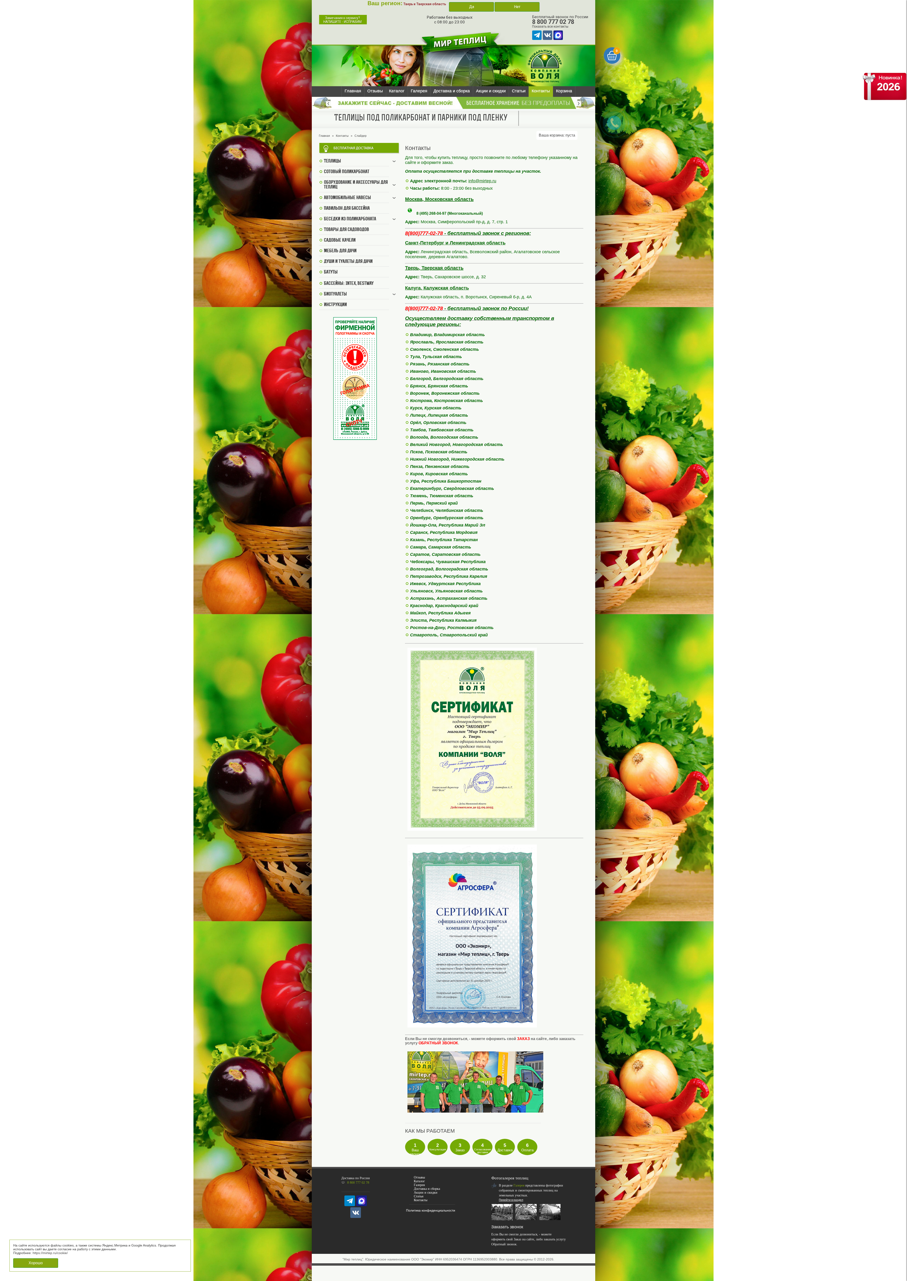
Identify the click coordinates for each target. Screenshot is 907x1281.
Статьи (519, 91)
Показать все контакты (550, 26)
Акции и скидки (491, 91)
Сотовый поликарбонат (346, 172)
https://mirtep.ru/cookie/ (50, 1253)
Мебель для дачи (340, 251)
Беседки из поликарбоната (350, 219)
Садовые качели (339, 240)
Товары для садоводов (346, 229)
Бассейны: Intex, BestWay (348, 283)
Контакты (541, 91)
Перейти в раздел (511, 1200)
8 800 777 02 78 (553, 21)
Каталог (397, 91)
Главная (353, 91)
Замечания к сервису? (342, 20)
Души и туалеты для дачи (348, 261)
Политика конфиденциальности (430, 1210)
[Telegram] (537, 35)
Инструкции (335, 305)
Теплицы (332, 161)
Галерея (419, 91)
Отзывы (375, 91)
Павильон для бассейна (347, 208)
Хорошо (36, 1263)
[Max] (558, 35)
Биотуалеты (335, 294)
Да (471, 6)
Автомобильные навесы (347, 198)
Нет (517, 6)
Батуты (331, 272)
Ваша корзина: (557, 135)
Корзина (564, 91)
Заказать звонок (507, 1227)
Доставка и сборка (451, 91)
